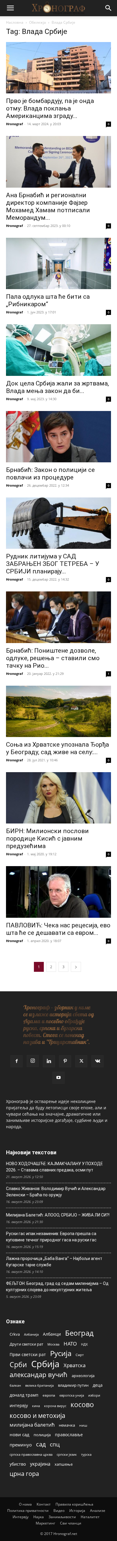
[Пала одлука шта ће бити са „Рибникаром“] (58, 263)
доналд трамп (24, 1395)
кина (36, 1406)
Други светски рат (26, 1344)
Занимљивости (62, 1516)
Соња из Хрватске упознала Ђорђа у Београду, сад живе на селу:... (57, 748)
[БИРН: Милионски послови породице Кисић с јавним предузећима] (58, 797)
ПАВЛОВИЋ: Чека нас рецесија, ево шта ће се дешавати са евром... (58, 929)
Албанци (52, 1334)
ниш (83, 1425)
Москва (53, 1344)
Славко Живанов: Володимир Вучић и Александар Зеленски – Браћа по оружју (56, 1191)
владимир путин (73, 1385)
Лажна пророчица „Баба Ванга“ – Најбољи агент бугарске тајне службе (54, 1261)
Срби (18, 1364)
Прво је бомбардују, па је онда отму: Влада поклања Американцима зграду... (50, 108)
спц (55, 1444)
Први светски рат (28, 1354)
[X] (81, 1061)
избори (94, 1395)
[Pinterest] (65, 1061)
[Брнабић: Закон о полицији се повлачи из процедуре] (58, 436)
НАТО (70, 1343)
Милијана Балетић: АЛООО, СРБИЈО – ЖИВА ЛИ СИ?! (58, 1215)
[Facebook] (16, 1061)
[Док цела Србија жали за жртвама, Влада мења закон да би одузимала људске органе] (58, 350)
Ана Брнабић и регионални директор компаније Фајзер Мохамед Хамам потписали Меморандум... (48, 206)
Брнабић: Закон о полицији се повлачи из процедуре (50, 473)
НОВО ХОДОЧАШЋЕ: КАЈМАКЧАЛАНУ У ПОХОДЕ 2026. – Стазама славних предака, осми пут (54, 1166)
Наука (38, 1516)
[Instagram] (33, 1061)
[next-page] (76, 967)
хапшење (64, 1464)
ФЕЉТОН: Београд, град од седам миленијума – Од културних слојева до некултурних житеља (57, 1286)
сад (41, 1444)
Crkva (15, 1334)
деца (98, 1385)
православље (69, 1434)
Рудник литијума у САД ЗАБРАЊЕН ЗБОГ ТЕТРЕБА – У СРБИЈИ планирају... (52, 564)
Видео (58, 1510)
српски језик (67, 1454)
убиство (18, 1464)
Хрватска (75, 1365)
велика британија (39, 1385)
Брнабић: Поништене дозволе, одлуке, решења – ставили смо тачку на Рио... (53, 658)
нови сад (19, 1434)
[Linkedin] (49, 1061)
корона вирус (55, 1406)
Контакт (44, 1504)
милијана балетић (32, 1425)
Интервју (20, 1516)
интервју (19, 1405)
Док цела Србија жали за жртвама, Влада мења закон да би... (57, 387)
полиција (42, 1434)
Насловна (14, 22)
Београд (79, 1333)
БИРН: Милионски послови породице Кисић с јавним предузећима (47, 838)
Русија (60, 1353)
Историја (77, 1510)
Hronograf (14, 124)
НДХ (84, 1344)
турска (86, 1454)
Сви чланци (70, 1523)
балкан (15, 1385)
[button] (10, 8)
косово (82, 1404)
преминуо (21, 1445)
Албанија (31, 1334)
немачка (67, 1425)
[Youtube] (58, 1078)
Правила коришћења (74, 1504)
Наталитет (90, 1516)
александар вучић (39, 1374)
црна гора (24, 1473)
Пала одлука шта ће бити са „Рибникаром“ (48, 300)
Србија (45, 1364)
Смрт (80, 1354)
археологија (83, 1375)
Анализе (97, 1510)
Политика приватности (28, 1510)
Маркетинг (45, 1523)
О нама (25, 1504)
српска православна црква (31, 1454)
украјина (40, 1464)
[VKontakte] (98, 1061)
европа (49, 1395)
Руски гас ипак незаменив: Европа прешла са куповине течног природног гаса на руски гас (51, 1236)
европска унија (71, 1395)
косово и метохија (37, 1415)
